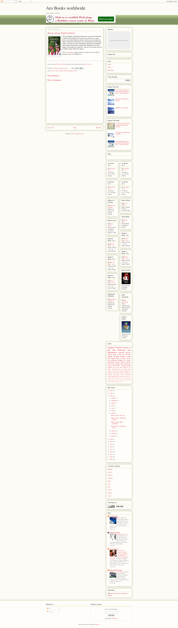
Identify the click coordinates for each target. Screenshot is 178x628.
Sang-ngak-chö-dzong (116, 570)
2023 (111, 391)
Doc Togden (111, 358)
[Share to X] (79, 68)
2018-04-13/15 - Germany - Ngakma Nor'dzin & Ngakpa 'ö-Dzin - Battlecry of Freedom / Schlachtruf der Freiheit (119, 554)
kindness (113, 376)
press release (115, 367)
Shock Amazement (126, 364)
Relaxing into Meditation (119, 351)
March (113, 431)
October (113, 398)
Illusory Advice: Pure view (118, 415)
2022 (111, 393)
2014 (111, 447)
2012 (111, 452)
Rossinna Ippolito (116, 380)
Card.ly (110, 472)
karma (117, 381)
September (114, 400)
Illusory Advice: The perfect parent (118, 427)
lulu (113, 364)
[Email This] (75, 68)
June (112, 408)
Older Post (99, 128)
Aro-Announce (114, 549)
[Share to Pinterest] (82, 68)
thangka (120, 360)
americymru (128, 374)
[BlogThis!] (77, 68)
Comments (51, 611)
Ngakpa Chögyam (113, 356)
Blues (118, 358)
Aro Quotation (114, 516)
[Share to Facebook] (81, 68)
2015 (111, 444)
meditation (121, 352)
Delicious (110, 475)
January (113, 436)
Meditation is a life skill (121, 108)
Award (113, 373)
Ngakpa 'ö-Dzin (73, 71)
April (112, 413)
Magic (118, 518)
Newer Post (50, 128)
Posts (49, 608)
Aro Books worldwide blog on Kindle (122, 133)
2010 (111, 457)
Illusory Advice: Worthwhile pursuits (118, 418)
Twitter (110, 490)
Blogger (97, 624)
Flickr (109, 481)
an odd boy (126, 354)
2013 (111, 449)
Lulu (109, 484)
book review (117, 354)
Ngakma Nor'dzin (64, 71)
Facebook (110, 478)
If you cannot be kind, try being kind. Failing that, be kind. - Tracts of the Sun (122, 91)
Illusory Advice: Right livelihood (117, 422)
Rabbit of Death (121, 366)
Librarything (116, 374)
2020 (111, 396)
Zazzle (109, 496)
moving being (112, 366)
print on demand (122, 369)
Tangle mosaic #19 (122, 534)
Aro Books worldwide (65, 8)
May (112, 410)
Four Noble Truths (116, 378)
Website (110, 493)
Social (122, 374)
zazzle (117, 371)
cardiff (109, 376)
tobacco (118, 376)
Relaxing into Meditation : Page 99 (122, 99)
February (113, 433)
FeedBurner (115, 618)
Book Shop (111, 70)
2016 (111, 442)
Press (109, 487)
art (121, 358)
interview (114, 381)
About (109, 67)
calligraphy (114, 369)
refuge (120, 381)
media (113, 371)
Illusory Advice (70, 52)
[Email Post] (72, 68)
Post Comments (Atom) (78, 133)
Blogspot (110, 469)
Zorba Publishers (124, 367)
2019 (111, 439)
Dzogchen (117, 364)
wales (125, 376)
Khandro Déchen (120, 362)
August (113, 403)
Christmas (118, 373)
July (112, 405)
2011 (111, 454)
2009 (111, 459)
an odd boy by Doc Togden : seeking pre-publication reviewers (122, 125)
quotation (114, 360)
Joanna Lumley (124, 378)
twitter (121, 376)
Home (75, 128)
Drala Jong (123, 373)
